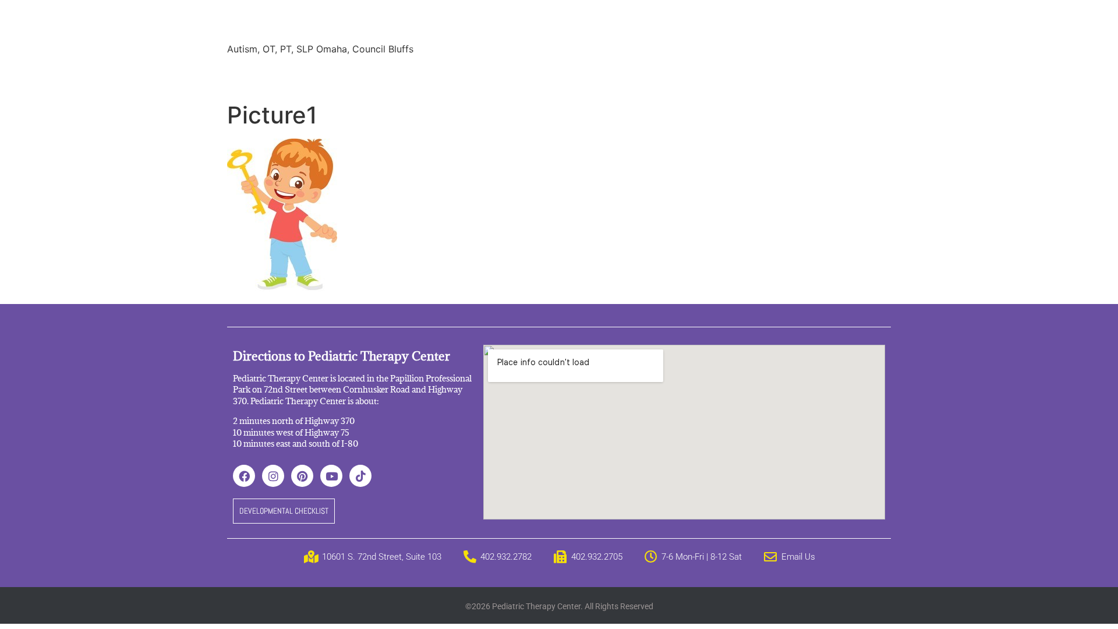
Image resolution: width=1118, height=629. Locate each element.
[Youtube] (331, 476)
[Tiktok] (360, 476)
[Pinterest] (302, 476)
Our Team (356, 76)
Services (298, 76)
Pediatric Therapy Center (367, 23)
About (249, 76)
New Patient (672, 76)
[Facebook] (244, 476)
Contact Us (742, 76)
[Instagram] (273, 476)
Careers (611, 76)
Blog (566, 76)
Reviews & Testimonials (446, 76)
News (527, 76)
